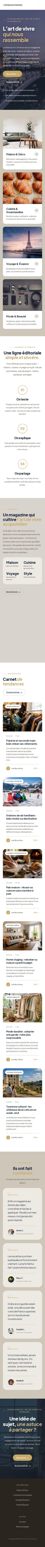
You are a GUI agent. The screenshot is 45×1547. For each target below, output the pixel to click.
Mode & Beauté (22, 1505)
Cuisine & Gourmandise (22, 1495)
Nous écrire (12, 74)
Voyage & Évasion (22, 1500)
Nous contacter (14, 82)
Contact (22, 1522)
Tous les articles (14, 692)
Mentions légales (22, 1526)
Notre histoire (13, 592)
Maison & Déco (22, 1490)
